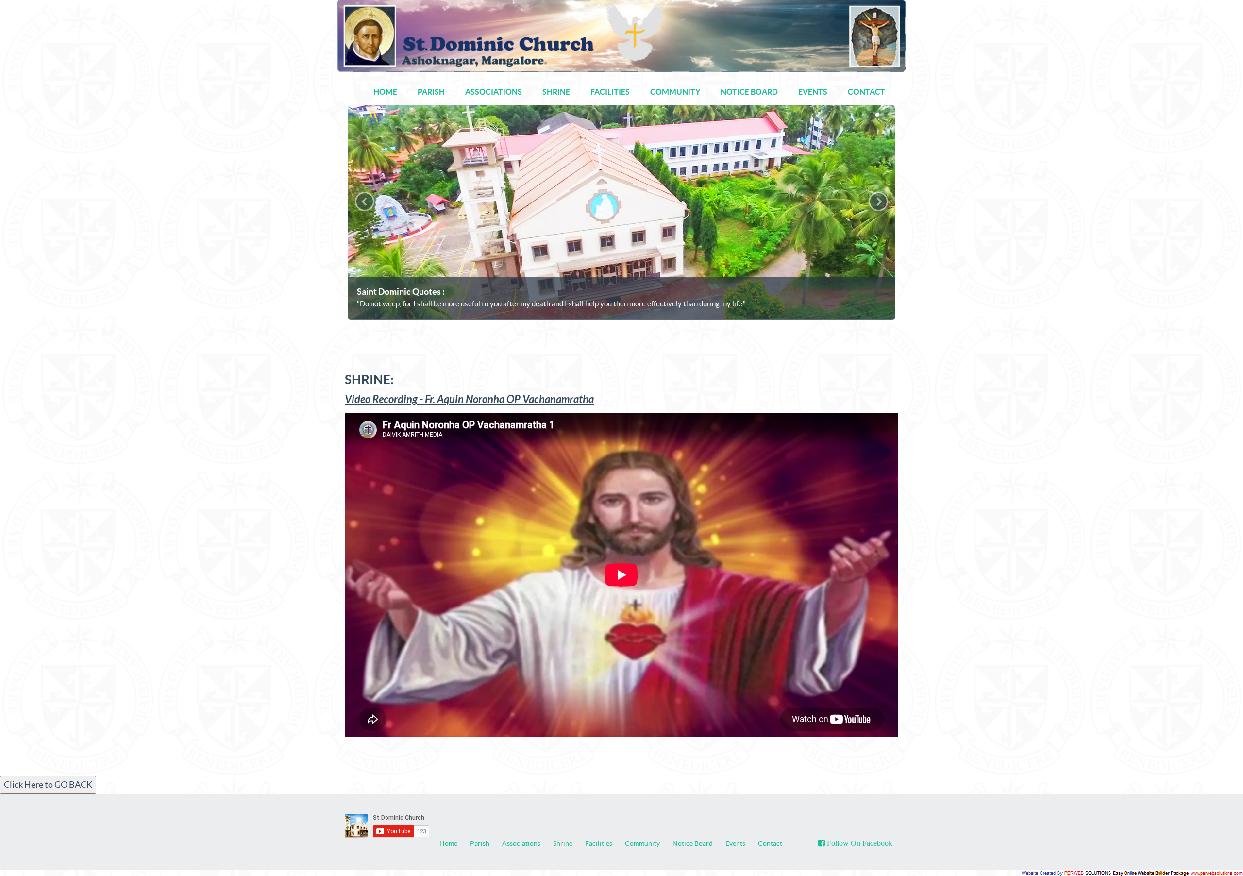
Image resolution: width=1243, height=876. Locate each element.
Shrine (562, 843)
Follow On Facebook (858, 843)
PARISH (431, 91)
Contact (770, 843)
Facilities (598, 843)
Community (642, 843)
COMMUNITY (675, 91)
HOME (385, 91)
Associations (521, 843)
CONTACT (866, 91)
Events (735, 843)
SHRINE (556, 91)
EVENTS (812, 91)
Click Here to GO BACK (48, 784)
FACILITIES (610, 91)
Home (448, 843)
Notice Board (692, 843)
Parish (479, 843)
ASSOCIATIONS (493, 91)
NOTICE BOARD (749, 91)
